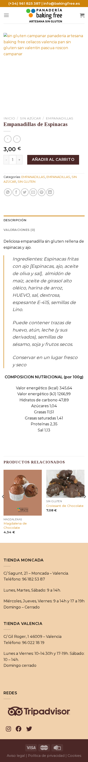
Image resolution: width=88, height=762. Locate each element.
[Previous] (3, 506)
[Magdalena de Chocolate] (23, 493)
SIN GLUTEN (26, 181)
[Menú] (6, 15)
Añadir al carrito (53, 159)
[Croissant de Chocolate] (65, 484)
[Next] (84, 506)
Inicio (9, 118)
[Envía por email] (33, 192)
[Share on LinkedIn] (50, 192)
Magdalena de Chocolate (15, 525)
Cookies (74, 756)
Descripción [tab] (15, 220)
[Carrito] (82, 15)
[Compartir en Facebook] (16, 192)
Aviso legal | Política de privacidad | (37, 756)
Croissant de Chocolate (65, 506)
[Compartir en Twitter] (25, 192)
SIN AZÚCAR (30, 118)
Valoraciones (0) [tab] (19, 230)
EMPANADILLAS (59, 118)
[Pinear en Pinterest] (42, 192)
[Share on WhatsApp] (8, 192)
